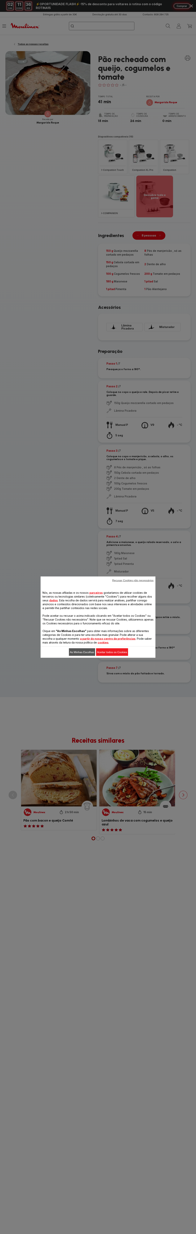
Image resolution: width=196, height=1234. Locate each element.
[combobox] (76, 612)
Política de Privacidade (118, 682)
